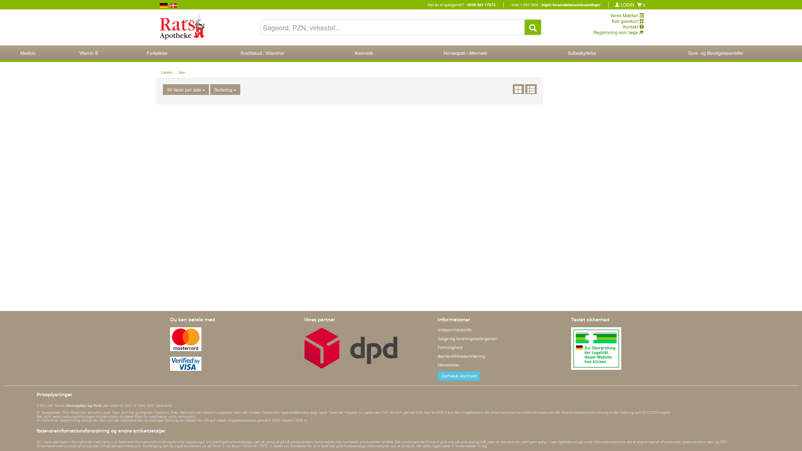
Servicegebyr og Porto (84, 405)
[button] (641, 4)
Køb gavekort (625, 21)
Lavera (166, 72)
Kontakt (631, 26)
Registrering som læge (616, 32)
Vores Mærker (624, 15)
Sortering (224, 89)
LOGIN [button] (626, 5)
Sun (182, 72)
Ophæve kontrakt (459, 376)
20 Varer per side (184, 89)
